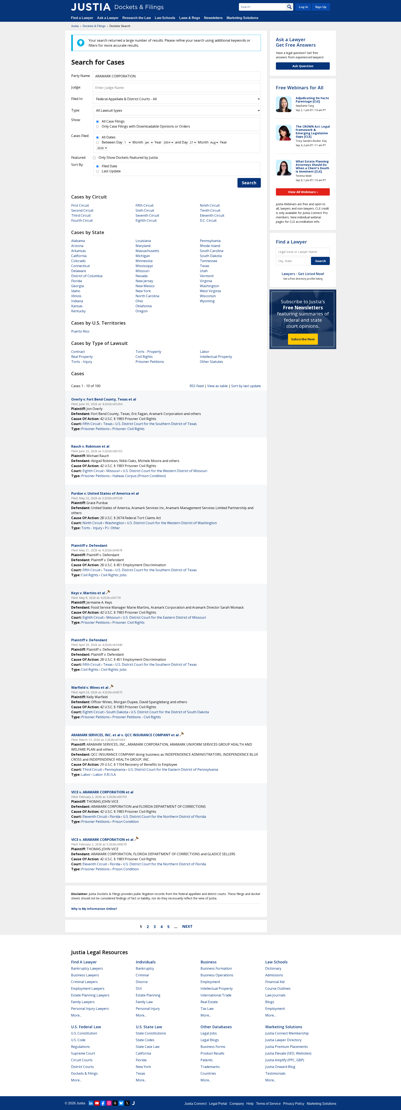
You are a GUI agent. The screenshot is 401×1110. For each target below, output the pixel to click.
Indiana (77, 301)
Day (119, 142)
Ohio (139, 301)
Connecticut (80, 266)
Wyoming (207, 301)
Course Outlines (278, 988)
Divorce (142, 981)
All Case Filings (113, 121)
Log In (303, 7)
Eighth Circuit (146, 220)
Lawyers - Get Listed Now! (303, 273)
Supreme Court (83, 1053)
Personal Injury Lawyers (90, 1008)
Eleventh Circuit (212, 215)
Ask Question (302, 66)
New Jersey (144, 281)
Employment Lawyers (87, 988)
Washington (209, 286)
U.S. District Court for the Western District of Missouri (165, 471)
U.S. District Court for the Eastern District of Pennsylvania (173, 769)
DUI (139, 988)
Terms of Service (268, 1103)
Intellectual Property (216, 356)
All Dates (108, 137)
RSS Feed (197, 386)
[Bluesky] (121, 1103)
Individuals (146, 961)
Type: (75, 110)
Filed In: (77, 98)
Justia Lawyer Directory (283, 1040)
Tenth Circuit (210, 210)
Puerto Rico (80, 331)
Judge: (76, 87)
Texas (204, 266)
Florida (76, 281)
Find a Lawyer (82, 18)
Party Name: (80, 75)
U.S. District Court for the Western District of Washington (172, 523)
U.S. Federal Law (86, 1026)
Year (158, 142)
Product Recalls (212, 1053)
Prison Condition (125, 821)
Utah (204, 271)
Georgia (77, 286)
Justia (80, 1103)
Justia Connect (195, 1103)
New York (143, 291)
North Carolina (147, 296)
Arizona (77, 245)
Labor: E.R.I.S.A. (104, 774)
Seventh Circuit (147, 215)
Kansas (76, 306)
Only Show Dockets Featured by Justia (128, 157)
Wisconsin (208, 296)
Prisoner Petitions (150, 361)
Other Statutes (211, 361)
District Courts (82, 1066)
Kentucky (78, 311)
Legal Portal (218, 1103)
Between (108, 142)
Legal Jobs (208, 1033)
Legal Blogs (209, 1040)
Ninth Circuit (210, 205)
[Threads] (115, 1103)
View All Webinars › (303, 192)
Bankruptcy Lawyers (87, 968)
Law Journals (275, 995)
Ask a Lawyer (108, 18)
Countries (208, 1073)
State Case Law (147, 1046)
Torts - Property (148, 351)
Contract (78, 351)
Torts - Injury (81, 361)
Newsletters (213, 18)
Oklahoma (144, 306)
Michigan (143, 255)
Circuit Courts (82, 1060)
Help (250, 1103)
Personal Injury (148, 1008)
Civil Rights (144, 356)
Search (249, 183)
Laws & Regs (189, 18)
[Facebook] (102, 1103)
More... (76, 1015)
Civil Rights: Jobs (114, 575)
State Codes (145, 1040)
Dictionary (273, 968)
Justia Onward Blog (280, 1066)
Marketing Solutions (242, 18)
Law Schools (165, 18)
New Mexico (145, 286)
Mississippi (144, 266)
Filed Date (109, 166)
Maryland (143, 245)
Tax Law (206, 1008)
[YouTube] (96, 1103)
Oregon (142, 311)
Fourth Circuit (82, 220)
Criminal (142, 975)
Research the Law (136, 18)
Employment (210, 981)
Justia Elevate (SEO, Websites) (288, 1053)
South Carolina (211, 250)
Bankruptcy (145, 968)
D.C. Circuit (208, 220)
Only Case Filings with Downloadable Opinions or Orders (146, 126)
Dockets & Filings (84, 1073)
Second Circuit (82, 210)
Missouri (142, 271)
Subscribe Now (303, 339)
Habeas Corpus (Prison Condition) (139, 476)
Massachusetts (147, 250)
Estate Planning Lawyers (90, 995)
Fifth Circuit (145, 205)
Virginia (206, 281)
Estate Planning (148, 995)
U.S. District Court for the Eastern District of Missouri (164, 617)
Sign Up (320, 7)
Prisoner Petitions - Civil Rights (136, 717)
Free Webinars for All (299, 87)
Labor (204, 351)
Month (137, 142)
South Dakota (211, 255)
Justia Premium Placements (286, 1046)
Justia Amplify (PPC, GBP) (284, 1060)
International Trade (215, 995)
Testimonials (275, 1073)
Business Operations (216, 975)
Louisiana (143, 240)
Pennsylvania (210, 240)
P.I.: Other (112, 528)
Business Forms (212, 1046)
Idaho (75, 291)
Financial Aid (274, 981)
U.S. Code (78, 1040)
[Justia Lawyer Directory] (133, 1103)
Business (208, 961)
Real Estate (209, 1002)
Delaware (78, 271)
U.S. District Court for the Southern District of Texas (156, 423)
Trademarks (210, 1066)
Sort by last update (246, 386)
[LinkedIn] (90, 1103)
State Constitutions (151, 1033)
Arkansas (78, 250)
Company (237, 1103)
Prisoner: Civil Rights (128, 428)
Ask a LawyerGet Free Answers (296, 42)
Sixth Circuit (145, 210)
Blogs (269, 1002)
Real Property (82, 356)
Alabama (78, 240)
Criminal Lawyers (84, 981)
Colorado (78, 261)
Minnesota (144, 261)
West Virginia (210, 291)
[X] (127, 1103)
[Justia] (91, 7)
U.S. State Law (149, 1026)
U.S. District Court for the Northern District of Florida (164, 816)
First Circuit (80, 205)
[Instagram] (109, 1103)
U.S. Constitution (84, 1033)
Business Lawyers (85, 975)
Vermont (207, 276)
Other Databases (216, 1026)
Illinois (76, 296)
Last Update (111, 171)
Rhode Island (210, 245)
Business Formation (216, 968)
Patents (206, 1060)
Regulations (80, 1046)
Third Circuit (81, 215)
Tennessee (208, 261)
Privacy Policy (293, 1103)
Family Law (144, 1002)
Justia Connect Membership (287, 1033)
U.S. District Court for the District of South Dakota (170, 712)
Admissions (274, 975)
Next (187, 926)
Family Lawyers (83, 1002)
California (78, 255)
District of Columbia (86, 276)
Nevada (141, 276)
